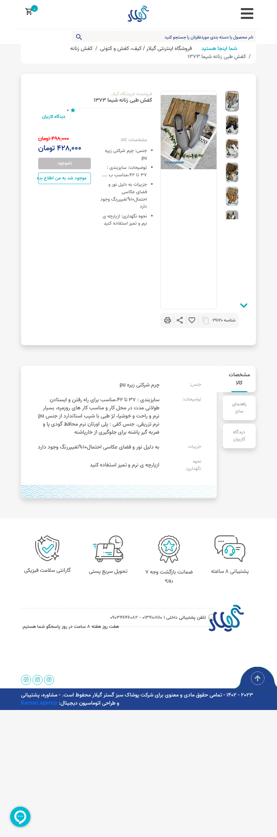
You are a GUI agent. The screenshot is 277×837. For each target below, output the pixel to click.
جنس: (141, 151)
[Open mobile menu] (247, 14)
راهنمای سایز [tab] (239, 407)
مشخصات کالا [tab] (239, 379)
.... (104, 175)
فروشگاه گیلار (123, 94)
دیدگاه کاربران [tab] (239, 435)
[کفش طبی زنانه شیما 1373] (232, 101)
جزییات (140, 184)
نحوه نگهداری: (134, 216)
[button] (180, 320)
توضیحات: (137, 168)
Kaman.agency (39, 703)
